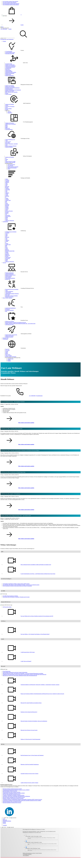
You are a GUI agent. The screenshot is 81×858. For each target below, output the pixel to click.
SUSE (6, 218)
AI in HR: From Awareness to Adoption (10, 595)
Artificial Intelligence (9, 291)
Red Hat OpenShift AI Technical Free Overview (12, 802)
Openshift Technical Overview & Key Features (29, 773)
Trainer (6, 352)
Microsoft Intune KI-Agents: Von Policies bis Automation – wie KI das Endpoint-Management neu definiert (23, 673)
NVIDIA (7, 207)
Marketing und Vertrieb (9, 90)
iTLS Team (7, 350)
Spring (9, 168)
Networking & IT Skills (9, 53)
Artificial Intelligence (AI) (10, 139)
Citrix (6, 191)
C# (5, 158)
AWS (6, 185)
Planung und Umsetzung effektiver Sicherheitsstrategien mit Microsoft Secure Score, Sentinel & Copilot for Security (42, 693)
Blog (6, 311)
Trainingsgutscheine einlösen (10, 72)
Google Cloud (8, 200)
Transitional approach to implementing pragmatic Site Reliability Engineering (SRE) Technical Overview (22, 799)
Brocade (6, 187)
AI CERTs (7, 180)
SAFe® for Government (9, 106)
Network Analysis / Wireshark (10, 145)
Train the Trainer (8, 94)
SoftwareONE (8, 216)
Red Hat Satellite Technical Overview (10, 790)
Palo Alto (7, 254)
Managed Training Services (10, 274)
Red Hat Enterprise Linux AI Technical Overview (12, 801)
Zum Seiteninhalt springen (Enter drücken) (11, 4)
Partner (6, 353)
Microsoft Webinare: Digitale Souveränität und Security (15, 322)
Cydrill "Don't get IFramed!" (26, 661)
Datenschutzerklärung (7, 820)
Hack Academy (8, 277)
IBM (6, 245)
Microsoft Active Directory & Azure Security (29, 730)
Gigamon (7, 199)
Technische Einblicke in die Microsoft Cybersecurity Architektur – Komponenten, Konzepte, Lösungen (40, 684)
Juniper (6, 203)
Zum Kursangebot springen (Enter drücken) (11, 3)
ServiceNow (10, 112)
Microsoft (7, 205)
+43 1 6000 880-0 (32, 395)
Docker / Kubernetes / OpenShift (11, 143)
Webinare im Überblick (9, 321)
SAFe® (6, 105)
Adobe (6, 179)
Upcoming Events (8, 63)
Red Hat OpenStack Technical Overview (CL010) (12, 788)
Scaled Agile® (8, 257)
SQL (6, 160)
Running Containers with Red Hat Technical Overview (13, 798)
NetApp (6, 206)
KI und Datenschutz (6, 671)
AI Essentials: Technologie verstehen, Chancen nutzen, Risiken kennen (16, 583)
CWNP (6, 193)
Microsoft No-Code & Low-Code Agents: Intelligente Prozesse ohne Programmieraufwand (20, 675)
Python (6, 159)
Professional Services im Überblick (11, 289)
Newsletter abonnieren (9, 310)
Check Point (7, 189)
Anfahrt (9, 359)
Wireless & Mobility (9, 147)
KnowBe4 (7, 204)
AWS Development (11, 164)
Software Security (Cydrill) (10, 161)
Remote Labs (7, 279)
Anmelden (5, 825)
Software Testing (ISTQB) (10, 162)
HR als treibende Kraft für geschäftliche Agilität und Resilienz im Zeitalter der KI (36, 564)
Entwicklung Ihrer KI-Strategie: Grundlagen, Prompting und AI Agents (16, 596)
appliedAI (7, 182)
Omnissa (6, 208)
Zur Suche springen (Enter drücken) (9, 2)
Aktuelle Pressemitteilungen (10, 308)
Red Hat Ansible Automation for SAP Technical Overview (14, 797)
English (22, 24)
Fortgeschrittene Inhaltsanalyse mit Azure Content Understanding (15, 672)
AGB (4, 818)
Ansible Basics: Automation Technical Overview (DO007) (14, 793)
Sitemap (4, 823)
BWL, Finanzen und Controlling (11, 92)
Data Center (7, 142)
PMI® (6, 127)
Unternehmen (5, 339)
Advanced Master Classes (10, 52)
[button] (23, 38)
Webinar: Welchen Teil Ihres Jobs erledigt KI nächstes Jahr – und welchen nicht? (20, 323)
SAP (6, 214)
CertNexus (7, 188)
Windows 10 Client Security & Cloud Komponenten (30, 739)
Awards (6, 351)
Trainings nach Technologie (10, 65)
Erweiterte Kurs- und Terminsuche (6, 39)
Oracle (6, 209)
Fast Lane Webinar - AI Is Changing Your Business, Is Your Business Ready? (35, 634)
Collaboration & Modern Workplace (12, 293)
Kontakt (9, 29)
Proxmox (7, 212)
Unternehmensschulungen (10, 66)
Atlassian (9, 111)
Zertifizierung (5, 221)
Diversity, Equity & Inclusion (10, 356)
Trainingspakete (8, 70)
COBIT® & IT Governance (10, 124)
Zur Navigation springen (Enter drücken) (10, 1)
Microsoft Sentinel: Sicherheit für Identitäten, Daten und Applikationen (34, 721)
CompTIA (7, 192)
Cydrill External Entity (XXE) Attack (28, 652)
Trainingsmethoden (8, 71)
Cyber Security (8, 141)
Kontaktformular (39, 395)
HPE (6, 201)
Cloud (6, 140)
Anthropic (7, 181)
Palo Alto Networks (9, 210)
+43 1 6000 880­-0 (3, 29)
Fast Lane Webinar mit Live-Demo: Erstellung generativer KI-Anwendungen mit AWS (37, 616)
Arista (6, 183)
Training (4, 41)
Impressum (5, 819)
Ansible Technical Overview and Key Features (29, 782)
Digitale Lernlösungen (9, 272)
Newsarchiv (7, 309)
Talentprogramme (8, 276)
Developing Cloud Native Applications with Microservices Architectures (16, 796)
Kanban (6, 109)
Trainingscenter (8, 74)
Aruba (6, 184)
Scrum (6, 107)
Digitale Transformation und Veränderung (13, 89)
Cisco (6, 190)
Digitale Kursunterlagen (9, 73)
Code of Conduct (8, 355)
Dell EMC (7, 196)
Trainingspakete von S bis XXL (11, 334)
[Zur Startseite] (1, 26)
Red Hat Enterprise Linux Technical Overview (11, 791)
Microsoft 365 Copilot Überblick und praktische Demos (31, 702)
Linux (6, 144)
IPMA (6, 125)
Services (4, 262)
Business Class (5, 337)
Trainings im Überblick (9, 85)
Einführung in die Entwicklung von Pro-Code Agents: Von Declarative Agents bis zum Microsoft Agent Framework (24, 674)
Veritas (6, 219)
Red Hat (6, 213)
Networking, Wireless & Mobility (11, 295)
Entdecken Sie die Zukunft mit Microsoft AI (29, 711)
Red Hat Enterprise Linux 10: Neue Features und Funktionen (32, 755)
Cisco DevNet (10, 165)
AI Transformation (8, 51)
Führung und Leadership (9, 86)
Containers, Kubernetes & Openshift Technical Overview (13, 795)
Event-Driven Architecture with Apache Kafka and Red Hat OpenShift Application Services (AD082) (22, 800)
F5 (5, 197)
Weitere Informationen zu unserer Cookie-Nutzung (32, 853)
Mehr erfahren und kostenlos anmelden (26, 422)
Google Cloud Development (13, 166)
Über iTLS (7, 349)
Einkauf (6, 93)
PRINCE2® (7, 128)
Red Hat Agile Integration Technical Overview (11, 794)
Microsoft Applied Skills (9, 250)
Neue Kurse (7, 69)
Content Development (9, 273)
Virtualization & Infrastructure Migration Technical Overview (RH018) (16, 789)
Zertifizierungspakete (9, 336)
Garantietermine (8, 68)
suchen (1, 38)
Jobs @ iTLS (7, 354)
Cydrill (6, 195)
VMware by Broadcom (9, 220)
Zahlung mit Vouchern (9, 335)
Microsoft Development (12, 167)
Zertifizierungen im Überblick (10, 231)
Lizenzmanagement (9, 129)
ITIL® (6, 126)
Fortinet (6, 198)
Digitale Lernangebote (9, 75)
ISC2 (6, 202)
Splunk (6, 217)
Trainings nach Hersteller (10, 64)
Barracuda (7, 186)
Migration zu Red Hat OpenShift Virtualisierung (30, 764)
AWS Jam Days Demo (7, 606)
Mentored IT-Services (9, 296)
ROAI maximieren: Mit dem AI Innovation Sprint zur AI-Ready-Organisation (17, 585)
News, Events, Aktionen (7, 297)
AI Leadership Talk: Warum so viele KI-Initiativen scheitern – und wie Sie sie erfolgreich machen (21, 584)
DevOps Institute (8, 108)
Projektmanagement (9, 88)
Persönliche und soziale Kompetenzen (12, 87)
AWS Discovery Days (9, 324)
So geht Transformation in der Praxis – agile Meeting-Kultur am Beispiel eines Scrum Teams (38, 573)
